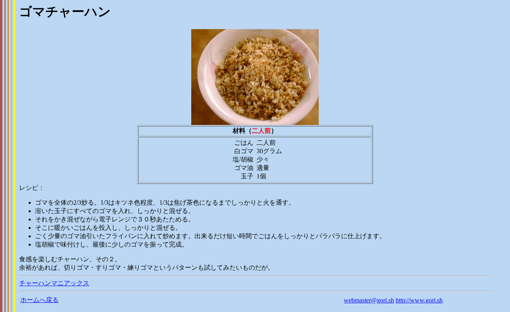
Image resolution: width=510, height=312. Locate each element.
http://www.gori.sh (419, 300)
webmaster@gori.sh (369, 300)
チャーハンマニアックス (54, 283)
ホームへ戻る (39, 299)
